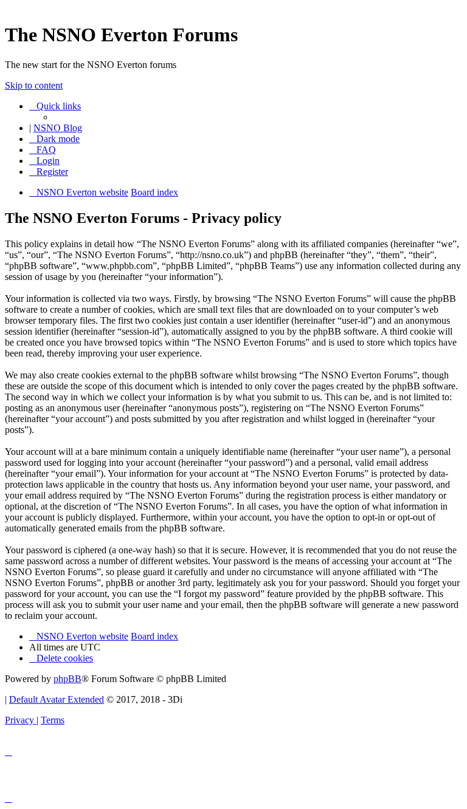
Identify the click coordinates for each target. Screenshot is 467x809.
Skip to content (34, 85)
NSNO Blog (57, 128)
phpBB (67, 679)
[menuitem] (42, 150)
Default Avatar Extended (56, 699)
